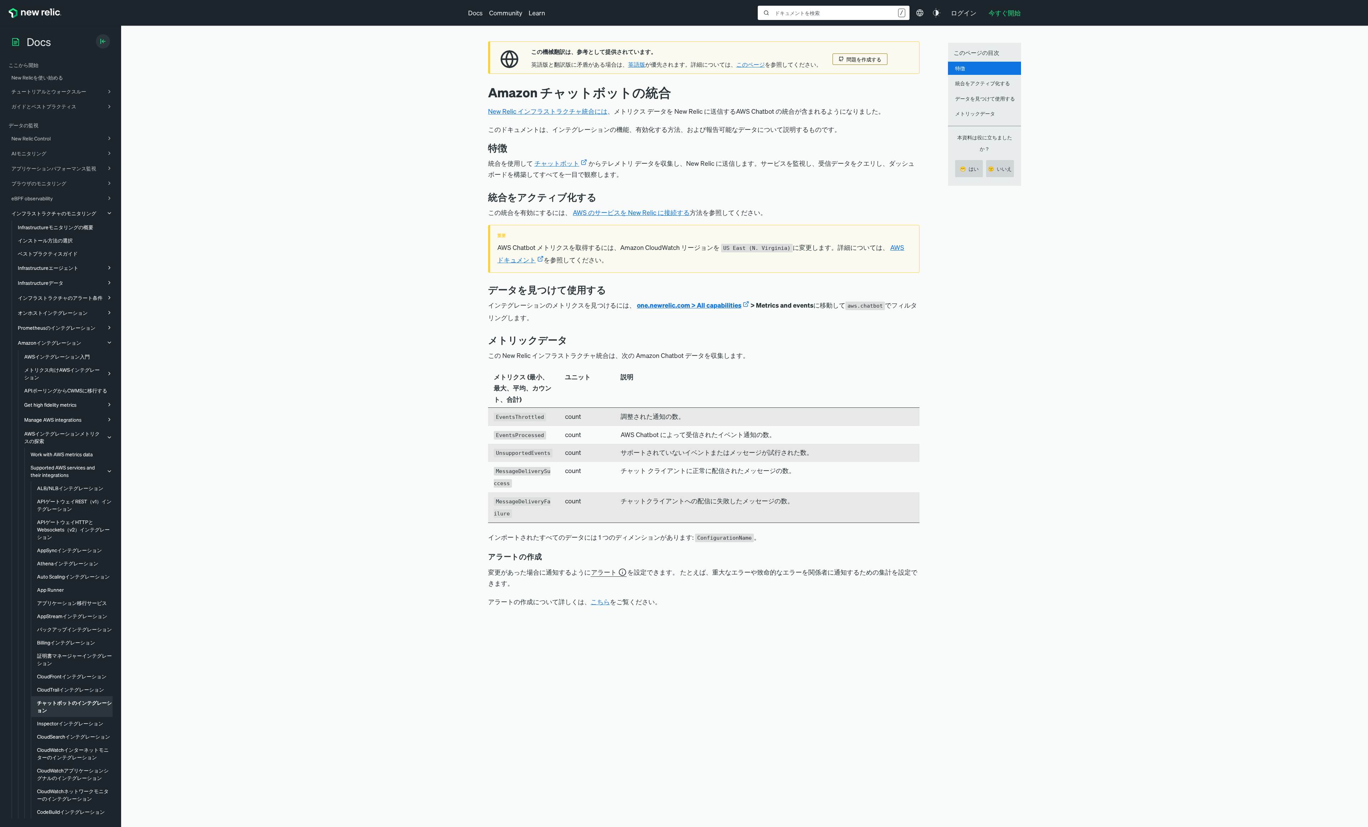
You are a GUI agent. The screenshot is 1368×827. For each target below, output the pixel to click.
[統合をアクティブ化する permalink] (600, 196)
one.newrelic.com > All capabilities (689, 305)
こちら (600, 601)
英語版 (636, 64)
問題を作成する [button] (863, 59)
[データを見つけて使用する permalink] (609, 289)
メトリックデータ (975, 113)
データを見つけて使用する (985, 98)
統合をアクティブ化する (982, 83)
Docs (475, 13)
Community (505, 13)
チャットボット (556, 163)
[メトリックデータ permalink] (571, 339)
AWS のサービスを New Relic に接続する (631, 212)
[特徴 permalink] (510, 147)
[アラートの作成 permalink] (545, 556)
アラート (604, 572)
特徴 (960, 68)
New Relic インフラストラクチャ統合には (547, 111)
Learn (537, 13)
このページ (750, 64)
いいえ (1000, 168)
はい (969, 168)
